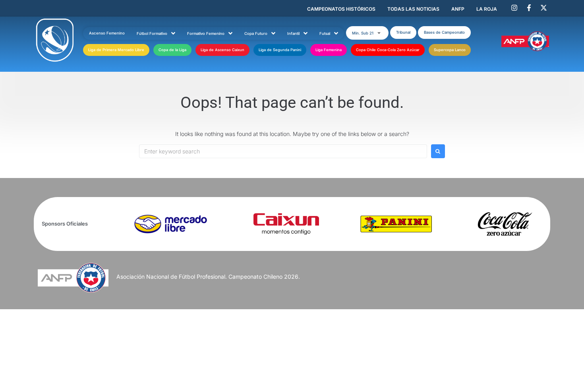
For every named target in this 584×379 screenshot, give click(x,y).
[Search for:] (283, 151)
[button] (367, 33)
